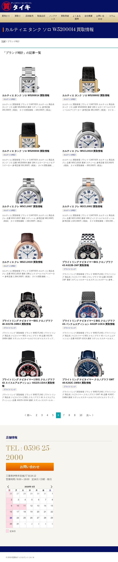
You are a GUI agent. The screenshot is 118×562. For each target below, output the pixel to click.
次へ (88, 415)
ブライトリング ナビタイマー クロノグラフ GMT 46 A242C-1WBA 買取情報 (88, 381)
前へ (29, 415)
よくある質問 (77, 17)
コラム (112, 16)
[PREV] (8, 486)
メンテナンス (53, 17)
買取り (18, 16)
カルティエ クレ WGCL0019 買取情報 (22, 262)
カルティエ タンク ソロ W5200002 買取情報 (86, 95)
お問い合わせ (100, 17)
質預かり (6, 16)
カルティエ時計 (9, 99)
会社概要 (88, 16)
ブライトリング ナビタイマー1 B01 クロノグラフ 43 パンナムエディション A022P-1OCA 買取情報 (88, 322)
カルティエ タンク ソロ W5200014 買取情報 (25, 95)
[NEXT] (51, 486)
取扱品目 (41, 16)
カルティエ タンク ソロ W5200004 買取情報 (25, 151)
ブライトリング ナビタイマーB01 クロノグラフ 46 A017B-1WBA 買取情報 (27, 322)
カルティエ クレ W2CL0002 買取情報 (82, 206)
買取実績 (65, 16)
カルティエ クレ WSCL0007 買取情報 (22, 206)
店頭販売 (29, 16)
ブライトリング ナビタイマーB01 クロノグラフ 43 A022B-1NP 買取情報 (87, 263)
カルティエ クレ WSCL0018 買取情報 (82, 151)
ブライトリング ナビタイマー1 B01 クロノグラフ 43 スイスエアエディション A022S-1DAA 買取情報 (28, 382)
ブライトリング (70, 269)
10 (81, 415)
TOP (3, 41)
